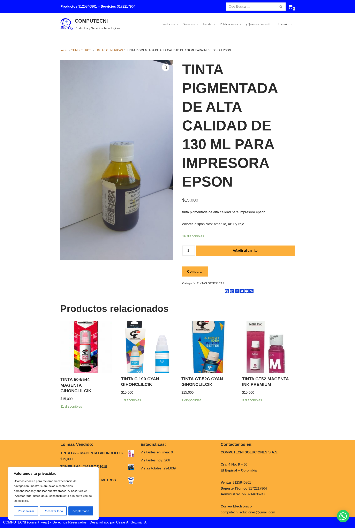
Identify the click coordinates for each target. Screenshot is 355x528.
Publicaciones (229, 24)
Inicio (63, 50)
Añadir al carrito (245, 250)
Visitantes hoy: (152, 460)
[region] (53, 493)
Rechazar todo (53, 511)
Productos (168, 24)
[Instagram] (232, 291)
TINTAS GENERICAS (109, 50)
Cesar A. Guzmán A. (132, 522)
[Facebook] (227, 291)
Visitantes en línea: (156, 452)
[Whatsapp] (237, 291)
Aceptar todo (81, 511)
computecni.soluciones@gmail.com (248, 512)
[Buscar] (281, 6)
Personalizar (26, 511)
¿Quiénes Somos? (258, 24)
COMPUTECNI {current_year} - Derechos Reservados (45, 522)
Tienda (207, 24)
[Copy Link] (251, 291)
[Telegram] (242, 291)
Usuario (283, 24)
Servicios (189, 24)
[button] (165, 67)
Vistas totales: (152, 468)
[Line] (246, 291)
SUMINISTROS (81, 50)
